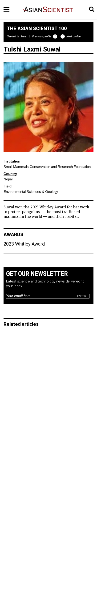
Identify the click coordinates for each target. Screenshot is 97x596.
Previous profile (41, 36)
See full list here (16, 36)
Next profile (73, 36)
